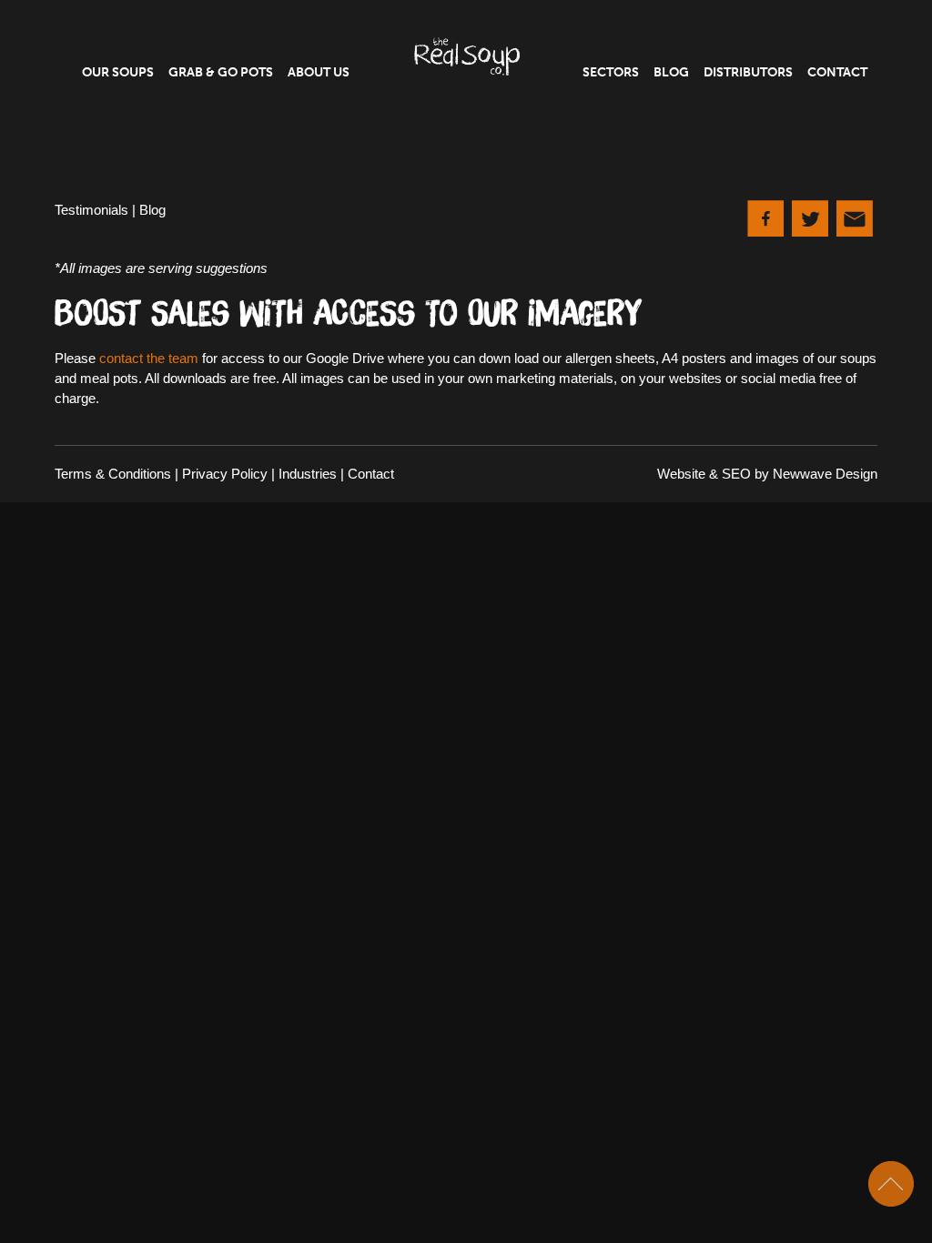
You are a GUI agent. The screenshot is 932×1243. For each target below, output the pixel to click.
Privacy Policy (225, 473)
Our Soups (118, 72)
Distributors (748, 72)
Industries (308, 473)
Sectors (610, 72)
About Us (319, 72)
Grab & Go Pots (220, 72)
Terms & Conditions (113, 473)
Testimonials (91, 209)
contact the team (148, 358)
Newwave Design (825, 473)
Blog (671, 72)
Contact (837, 72)
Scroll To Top (891, 1184)
